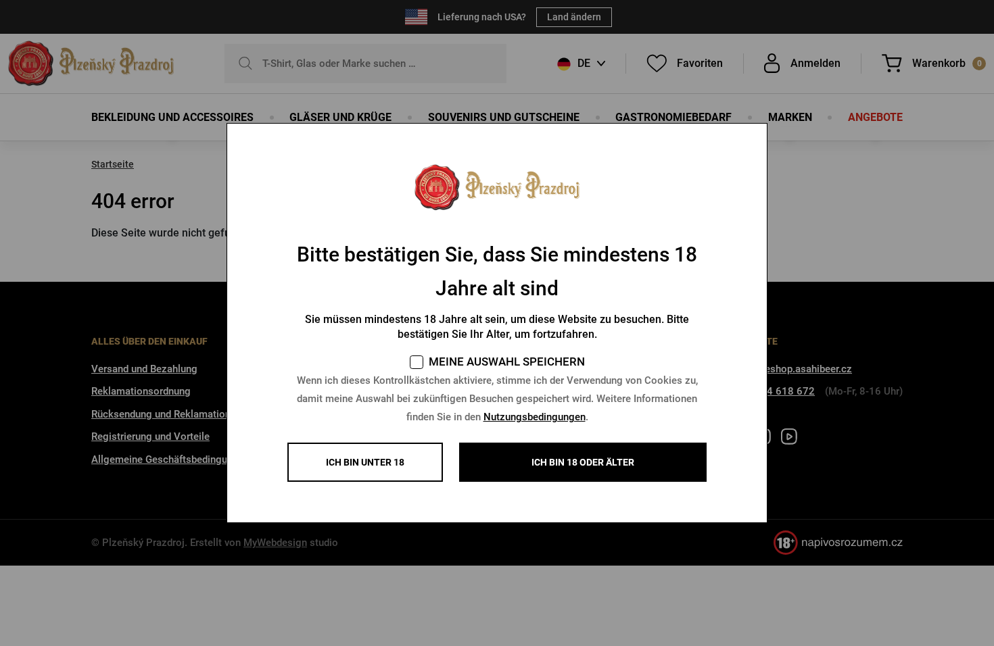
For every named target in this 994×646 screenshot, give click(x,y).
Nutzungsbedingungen (534, 417)
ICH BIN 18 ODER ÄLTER (582, 462)
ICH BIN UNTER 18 (365, 462)
